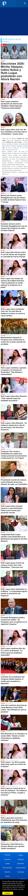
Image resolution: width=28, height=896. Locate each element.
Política (20, 855)
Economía (7, 859)
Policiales (7, 855)
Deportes (7, 872)
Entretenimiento (21, 868)
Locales (7, 863)
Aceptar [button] (8, 893)
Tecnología (20, 872)
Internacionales (7, 868)
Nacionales (20, 863)
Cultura (7, 876)
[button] (25, 3)
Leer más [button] (20, 889)
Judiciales (21, 859)
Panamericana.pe (12, 149)
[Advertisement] (14, 21)
